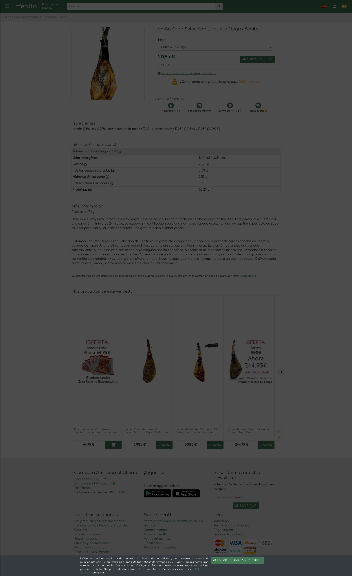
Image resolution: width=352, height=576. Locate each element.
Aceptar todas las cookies (237, 560)
